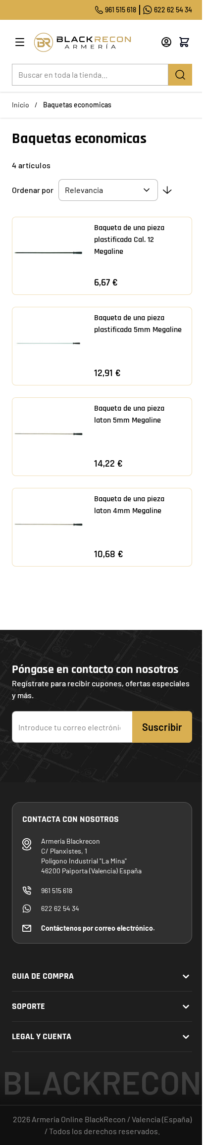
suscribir (162, 727)
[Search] (180, 75)
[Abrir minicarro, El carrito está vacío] (184, 42)
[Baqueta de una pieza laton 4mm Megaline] (48, 524)
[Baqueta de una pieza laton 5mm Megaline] (48, 434)
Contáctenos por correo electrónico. (98, 928)
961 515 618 (120, 9)
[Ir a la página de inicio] (93, 42)
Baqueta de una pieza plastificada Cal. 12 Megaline (129, 240)
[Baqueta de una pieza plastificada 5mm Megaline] (48, 343)
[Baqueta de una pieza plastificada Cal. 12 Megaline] (48, 253)
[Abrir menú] (20, 42)
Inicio (20, 104)
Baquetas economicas (77, 104)
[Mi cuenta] (166, 42)
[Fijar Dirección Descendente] (167, 190)
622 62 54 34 (173, 9)
